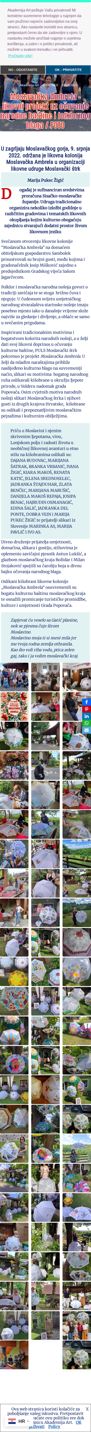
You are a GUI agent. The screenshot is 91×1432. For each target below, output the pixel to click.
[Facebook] (86, 702)
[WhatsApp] (86, 723)
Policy (54, 1426)
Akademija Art (29, 85)
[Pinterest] (86, 709)
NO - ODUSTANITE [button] (22, 70)
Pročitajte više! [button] (20, 56)
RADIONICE (50, 85)
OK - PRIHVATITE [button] (68, 70)
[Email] (86, 730)
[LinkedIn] (86, 716)
